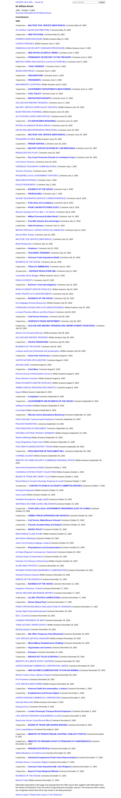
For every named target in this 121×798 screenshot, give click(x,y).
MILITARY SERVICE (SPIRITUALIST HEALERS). (37, 107)
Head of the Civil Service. (39, 356)
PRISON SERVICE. (36, 144)
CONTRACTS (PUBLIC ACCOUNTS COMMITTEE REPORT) (55, 486)
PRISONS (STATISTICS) (38, 749)
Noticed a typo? (22, 795)
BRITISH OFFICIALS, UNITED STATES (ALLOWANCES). (40, 230)
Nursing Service (22, 707)
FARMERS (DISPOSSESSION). (29, 39)
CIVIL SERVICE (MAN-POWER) (29, 684)
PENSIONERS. (34, 80)
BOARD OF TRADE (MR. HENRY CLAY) (33, 477)
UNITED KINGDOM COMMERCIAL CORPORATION (38, 698)
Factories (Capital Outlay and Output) (44, 525)
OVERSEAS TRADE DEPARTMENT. (44, 321)
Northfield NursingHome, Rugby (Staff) (32, 499)
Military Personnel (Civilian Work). (43, 216)
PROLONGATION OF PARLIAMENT (31, 428)
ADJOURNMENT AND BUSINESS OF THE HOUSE (50, 401)
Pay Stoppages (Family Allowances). (31, 303)
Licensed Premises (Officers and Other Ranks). (35, 312)
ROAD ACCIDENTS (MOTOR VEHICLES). (34, 289)
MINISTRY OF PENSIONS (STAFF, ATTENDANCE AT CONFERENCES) (59, 741)
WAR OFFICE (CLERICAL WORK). (43, 53)
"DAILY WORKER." (36, 66)
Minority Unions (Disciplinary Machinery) (46, 415)
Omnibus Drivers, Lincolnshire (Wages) (32, 762)
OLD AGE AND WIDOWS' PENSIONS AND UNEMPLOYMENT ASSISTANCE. (61, 326)
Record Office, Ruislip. (25, 235)
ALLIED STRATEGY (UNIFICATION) (44, 598)
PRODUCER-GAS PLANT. (27, 153)
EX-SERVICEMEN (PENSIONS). (42, 121)
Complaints (33, 397)
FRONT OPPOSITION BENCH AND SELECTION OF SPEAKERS (44, 607)
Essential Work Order (24, 702)
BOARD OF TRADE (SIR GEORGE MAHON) (47, 725)
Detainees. (33, 248)
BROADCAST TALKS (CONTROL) (43, 657)
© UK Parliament (55, 795)
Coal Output (21, 410)
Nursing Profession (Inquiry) (27, 575)
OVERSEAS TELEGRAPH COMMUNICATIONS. (36, 166)
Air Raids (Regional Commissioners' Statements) (36, 552)
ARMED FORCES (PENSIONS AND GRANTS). (36, 388)
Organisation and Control (39, 648)
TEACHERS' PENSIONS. (39, 253)
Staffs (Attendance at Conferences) (30, 753)
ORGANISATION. (35, 76)
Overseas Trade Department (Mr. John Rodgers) (49, 767)
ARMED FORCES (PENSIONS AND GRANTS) (48, 516)
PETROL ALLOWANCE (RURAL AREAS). (33, 126)
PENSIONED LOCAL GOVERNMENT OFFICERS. (37, 176)
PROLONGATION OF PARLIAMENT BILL (46, 451)
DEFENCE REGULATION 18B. (42, 271)
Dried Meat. (33, 369)
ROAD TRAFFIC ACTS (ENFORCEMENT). (34, 294)
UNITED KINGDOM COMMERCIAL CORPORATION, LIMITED (42, 666)
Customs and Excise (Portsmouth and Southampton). (38, 351)
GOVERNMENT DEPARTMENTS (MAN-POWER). (49, 89)
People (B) (39, 2)
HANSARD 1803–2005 (24, 2)
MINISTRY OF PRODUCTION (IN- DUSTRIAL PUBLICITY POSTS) (57, 734)
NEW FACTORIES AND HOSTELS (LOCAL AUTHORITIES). (41, 62)
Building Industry (23, 629)
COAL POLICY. (34, 94)
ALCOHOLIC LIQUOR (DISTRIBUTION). (33, 30)
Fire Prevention (22, 679)
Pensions (32, 652)
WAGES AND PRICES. (25, 71)
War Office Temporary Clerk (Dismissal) (45, 634)
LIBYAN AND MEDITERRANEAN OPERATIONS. (36, 130)
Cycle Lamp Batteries (25, 729)
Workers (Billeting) (23, 438)
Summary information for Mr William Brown (33, 13)
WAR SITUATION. (36, 35)
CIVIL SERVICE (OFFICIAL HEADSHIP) (33, 638)
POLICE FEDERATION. (38, 342)
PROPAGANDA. (35, 194)
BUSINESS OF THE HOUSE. (40, 189)
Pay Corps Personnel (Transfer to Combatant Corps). (52, 157)
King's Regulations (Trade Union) (29, 442)
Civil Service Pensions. (25, 162)
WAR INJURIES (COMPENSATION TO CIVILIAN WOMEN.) (53, 670)
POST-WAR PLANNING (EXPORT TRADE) (34, 447)
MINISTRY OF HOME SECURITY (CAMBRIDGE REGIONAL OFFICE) (45, 460)
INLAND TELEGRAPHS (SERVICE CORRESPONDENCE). (41, 198)
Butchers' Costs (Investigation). (42, 285)
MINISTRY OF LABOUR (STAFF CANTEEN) (35, 661)
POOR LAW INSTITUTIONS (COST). (44, 207)
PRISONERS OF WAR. (25, 139)
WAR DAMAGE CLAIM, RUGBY (29, 534)
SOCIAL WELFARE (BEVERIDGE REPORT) (35, 593)
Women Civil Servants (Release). (29, 333)
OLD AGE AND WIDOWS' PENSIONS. (32, 103)
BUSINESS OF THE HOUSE (40, 584)
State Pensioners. (36, 226)
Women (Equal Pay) (37, 602)
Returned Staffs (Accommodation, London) (47, 689)
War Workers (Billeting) (25, 538)
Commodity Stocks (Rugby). (27, 276)
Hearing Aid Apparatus (25, 490)
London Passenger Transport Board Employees (49, 711)
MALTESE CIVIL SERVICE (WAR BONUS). (47, 25)
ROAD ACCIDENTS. (24, 280)
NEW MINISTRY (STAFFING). (28, 85)
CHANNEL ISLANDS (25, 456)
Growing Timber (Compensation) (29, 557)
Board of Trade (22, 780)
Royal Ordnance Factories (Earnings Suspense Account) (39, 481)
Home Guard (21, 495)
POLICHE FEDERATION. (26, 424)
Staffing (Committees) (25, 406)
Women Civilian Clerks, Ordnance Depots (33, 675)
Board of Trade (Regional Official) (43, 771)
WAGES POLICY (35, 529)
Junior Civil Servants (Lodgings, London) (33, 543)
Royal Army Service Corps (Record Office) (33, 720)
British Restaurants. (24, 244)
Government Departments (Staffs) (29, 468)
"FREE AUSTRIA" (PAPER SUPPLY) (31, 625)
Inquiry (18, 392)
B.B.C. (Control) (22, 616)
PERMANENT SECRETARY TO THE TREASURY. (49, 57)
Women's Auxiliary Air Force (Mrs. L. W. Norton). (36, 212)
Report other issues (38, 795)
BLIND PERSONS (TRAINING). (29, 112)
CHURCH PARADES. (25, 44)
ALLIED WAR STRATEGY (27, 566)
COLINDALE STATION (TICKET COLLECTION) (36, 472)
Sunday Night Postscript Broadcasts (31, 611)
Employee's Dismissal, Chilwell (29, 588)
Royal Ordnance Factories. (27, 378)
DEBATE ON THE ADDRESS (28, 579)
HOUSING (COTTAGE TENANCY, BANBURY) (35, 433)
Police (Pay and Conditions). (41, 203)
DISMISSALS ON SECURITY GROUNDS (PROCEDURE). (40, 48)
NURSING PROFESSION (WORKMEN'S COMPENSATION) (41, 570)
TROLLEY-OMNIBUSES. (39, 267)
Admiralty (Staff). (22, 365)
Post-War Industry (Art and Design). (44, 221)
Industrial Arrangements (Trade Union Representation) (52, 758)
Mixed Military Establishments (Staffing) (45, 643)
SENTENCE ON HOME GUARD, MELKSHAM (35, 504)
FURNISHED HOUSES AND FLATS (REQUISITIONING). (40, 307)
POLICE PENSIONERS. (26, 185)
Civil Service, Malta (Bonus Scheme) (44, 520)
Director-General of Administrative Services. (34, 374)
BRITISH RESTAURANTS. (39, 98)
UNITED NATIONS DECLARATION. (31, 360)
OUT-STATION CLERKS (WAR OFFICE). (33, 116)
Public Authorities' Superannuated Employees (35, 419)
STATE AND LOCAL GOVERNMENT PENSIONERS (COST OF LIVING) (59, 509)
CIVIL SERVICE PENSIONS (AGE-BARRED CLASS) (38, 716)
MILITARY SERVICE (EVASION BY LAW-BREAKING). (51, 148)
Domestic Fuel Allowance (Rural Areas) (32, 561)
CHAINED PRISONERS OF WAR (30, 620)
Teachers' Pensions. (24, 171)
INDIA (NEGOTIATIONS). (26, 180)
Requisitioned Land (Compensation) (44, 547)
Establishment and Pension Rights (43, 693)
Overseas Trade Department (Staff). (43, 257)
